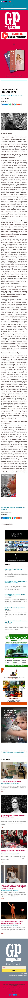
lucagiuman (9, 512)
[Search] (26, 8)
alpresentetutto (4, 512)
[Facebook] (1, 1)
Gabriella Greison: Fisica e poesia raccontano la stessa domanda (12, 922)
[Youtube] (10, 1)
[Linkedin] (8, 1)
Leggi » (2, 791)
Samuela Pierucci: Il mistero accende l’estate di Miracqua (15, 595)
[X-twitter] (6, 1)
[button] (14, 44)
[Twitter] (14, 995)
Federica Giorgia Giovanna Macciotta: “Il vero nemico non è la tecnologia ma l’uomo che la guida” (14, 886)
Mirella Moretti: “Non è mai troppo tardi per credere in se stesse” (16, 582)
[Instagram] (4, 1)
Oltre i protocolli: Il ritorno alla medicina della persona (16, 621)
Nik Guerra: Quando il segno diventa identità (15, 608)
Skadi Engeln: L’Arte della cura (13, 569)
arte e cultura (5, 98)
